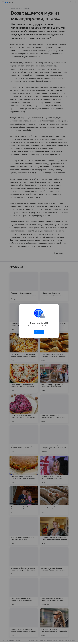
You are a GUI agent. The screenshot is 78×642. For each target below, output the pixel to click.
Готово (39, 332)
